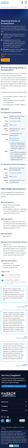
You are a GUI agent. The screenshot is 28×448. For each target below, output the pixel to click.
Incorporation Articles (15, 121)
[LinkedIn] (8, 417)
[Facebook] (2, 417)
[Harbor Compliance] (8, 394)
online (15, 125)
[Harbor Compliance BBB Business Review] (9, 420)
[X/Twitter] (5, 417)
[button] (19, 118)
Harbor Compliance (5, 2)
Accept (16, 445)
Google (3, 56)
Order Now (5, 60)
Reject (11, 445)
